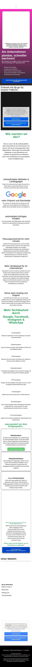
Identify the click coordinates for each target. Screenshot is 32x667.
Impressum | (6, 650)
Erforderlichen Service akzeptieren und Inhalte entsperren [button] (16, 123)
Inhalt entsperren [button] (16, 119)
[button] (16, 6)
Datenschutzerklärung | (16, 650)
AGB (23, 650)
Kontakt (27, 650)
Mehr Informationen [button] (16, 116)
